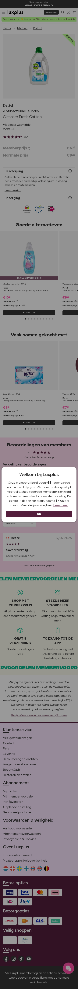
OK (39, 514)
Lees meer (60, 505)
